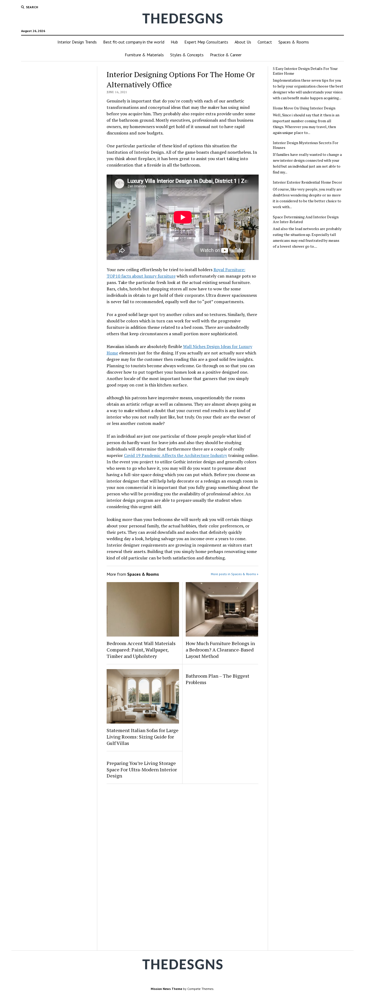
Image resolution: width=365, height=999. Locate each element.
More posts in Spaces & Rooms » (234, 574)
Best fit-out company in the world (133, 42)
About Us (243, 42)
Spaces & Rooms (293, 42)
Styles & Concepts (187, 54)
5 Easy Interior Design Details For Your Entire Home (305, 71)
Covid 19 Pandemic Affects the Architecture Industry (175, 455)
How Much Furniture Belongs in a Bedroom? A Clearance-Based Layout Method (220, 649)
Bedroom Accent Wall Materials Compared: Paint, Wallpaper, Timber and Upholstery (141, 649)
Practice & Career (226, 54)
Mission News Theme (166, 989)
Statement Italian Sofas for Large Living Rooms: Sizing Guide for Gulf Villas (142, 736)
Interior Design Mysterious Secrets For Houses (305, 145)
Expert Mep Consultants (206, 42)
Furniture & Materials (144, 54)
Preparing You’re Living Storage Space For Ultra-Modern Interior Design (142, 769)
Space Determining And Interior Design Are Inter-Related (306, 219)
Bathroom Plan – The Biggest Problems (217, 679)
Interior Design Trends (77, 42)
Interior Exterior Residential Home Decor (307, 182)
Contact (265, 42)
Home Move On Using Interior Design (304, 108)
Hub (174, 42)
